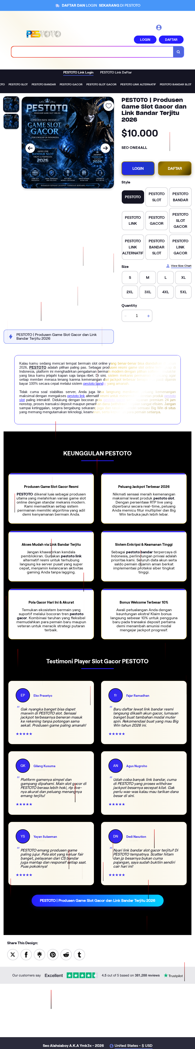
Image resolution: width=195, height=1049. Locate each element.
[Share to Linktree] (39, 955)
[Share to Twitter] (13, 955)
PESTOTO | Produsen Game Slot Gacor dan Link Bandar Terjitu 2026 (97, 900)
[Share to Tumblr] (79, 955)
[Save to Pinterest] (52, 955)
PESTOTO (37, 367)
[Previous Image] (30, 148)
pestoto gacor (114, 400)
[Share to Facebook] (26, 955)
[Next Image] (105, 148)
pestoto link (76, 396)
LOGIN (145, 39)
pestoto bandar (94, 383)
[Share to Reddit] (66, 955)
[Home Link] (43, 34)
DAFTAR (171, 39)
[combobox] (92, 51)
